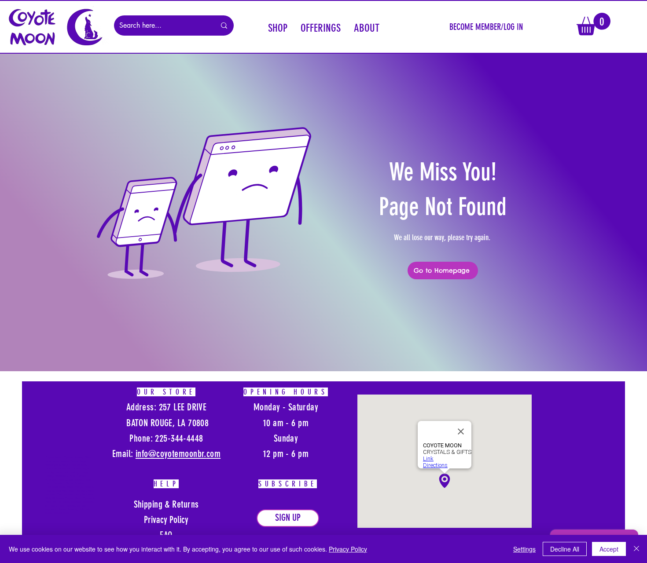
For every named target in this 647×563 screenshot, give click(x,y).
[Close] (636, 549)
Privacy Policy (348, 549)
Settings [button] (524, 549)
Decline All (564, 549)
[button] (277, 26)
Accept (608, 549)
